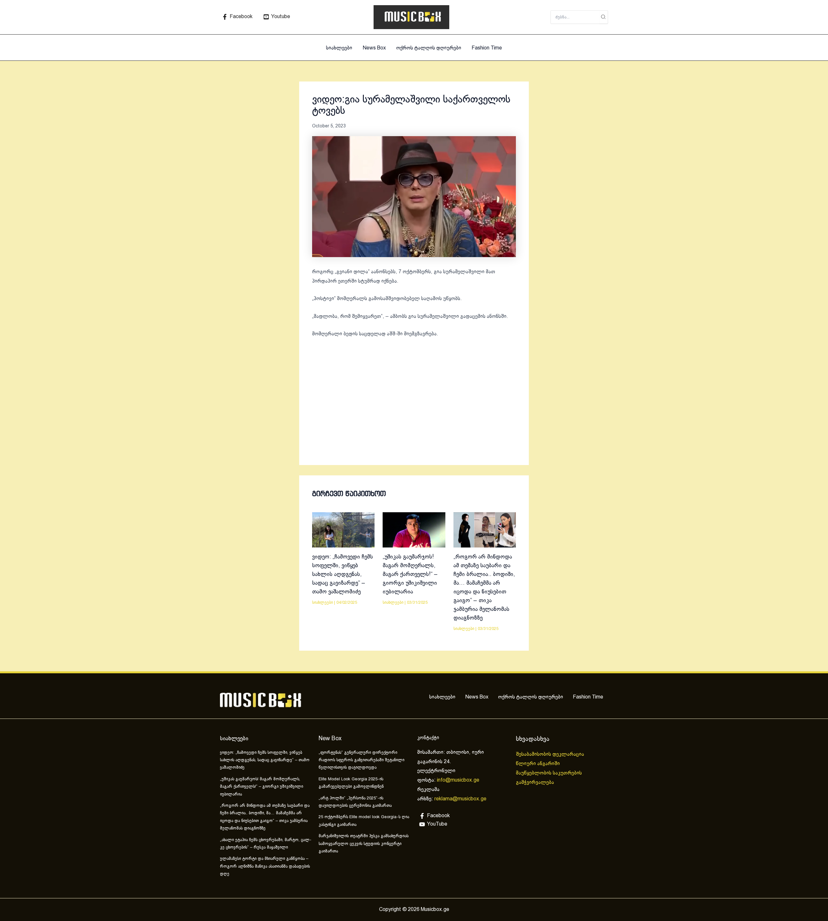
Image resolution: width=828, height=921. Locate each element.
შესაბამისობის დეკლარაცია (550, 754)
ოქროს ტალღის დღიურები (428, 48)
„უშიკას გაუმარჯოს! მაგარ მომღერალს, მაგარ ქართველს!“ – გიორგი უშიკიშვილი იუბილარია (410, 574)
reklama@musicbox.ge (460, 798)
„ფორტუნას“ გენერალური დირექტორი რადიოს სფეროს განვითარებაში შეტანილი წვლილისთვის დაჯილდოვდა (361, 760)
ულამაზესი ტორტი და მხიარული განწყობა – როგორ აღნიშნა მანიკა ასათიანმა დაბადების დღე (265, 866)
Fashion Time (487, 48)
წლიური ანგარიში (538, 763)
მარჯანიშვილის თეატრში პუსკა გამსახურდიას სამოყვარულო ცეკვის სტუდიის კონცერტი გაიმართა (364, 843)
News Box (374, 48)
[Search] (603, 17)
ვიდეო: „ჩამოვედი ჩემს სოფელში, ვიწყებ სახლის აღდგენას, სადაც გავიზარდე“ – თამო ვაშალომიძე (342, 574)
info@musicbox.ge (458, 780)
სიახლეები (339, 48)
